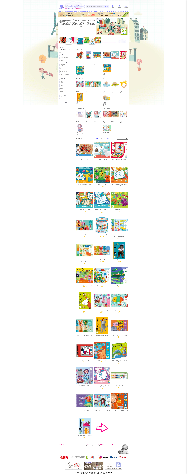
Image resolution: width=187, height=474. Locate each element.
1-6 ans (61, 79)
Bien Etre (62, 60)
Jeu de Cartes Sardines (85, 361)
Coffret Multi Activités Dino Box (115, 120)
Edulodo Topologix (85, 210)
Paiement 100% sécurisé (63, 446)
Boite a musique (63, 70)
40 (105, 138)
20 (104, 138)
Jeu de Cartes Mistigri (79, 102)
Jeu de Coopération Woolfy (84, 285)
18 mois (61, 88)
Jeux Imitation (63, 71)
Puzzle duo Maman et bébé (119, 336)
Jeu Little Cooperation (102, 160)
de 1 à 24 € (63, 95)
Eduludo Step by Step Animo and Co (119, 185)
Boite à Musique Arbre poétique (88, 120)
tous (111, 138)
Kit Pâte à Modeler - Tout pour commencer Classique (119, 236)
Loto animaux (102, 361)
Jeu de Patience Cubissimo (106, 73)
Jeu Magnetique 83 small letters (102, 285)
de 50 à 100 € (63, 98)
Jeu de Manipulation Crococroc (119, 285)
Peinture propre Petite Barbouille (88, 89)
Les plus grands (63, 65)
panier (126, 7)
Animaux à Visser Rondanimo (97, 89)
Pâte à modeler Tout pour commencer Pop (84, 261)
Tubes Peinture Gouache (119, 386)
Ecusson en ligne (116, 445)
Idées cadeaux (63, 58)
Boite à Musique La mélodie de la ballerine (79, 120)
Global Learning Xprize (117, 446)
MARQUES (125, 11)
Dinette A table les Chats (102, 235)
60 (107, 138)
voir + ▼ (62, 76)
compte (119, 7)
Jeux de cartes (63, 67)
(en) (65, 450)
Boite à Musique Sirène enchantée (80, 133)
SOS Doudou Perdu (102, 446)
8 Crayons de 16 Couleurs (88, 60)
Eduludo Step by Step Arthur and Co (102, 210)
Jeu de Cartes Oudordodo (85, 436)
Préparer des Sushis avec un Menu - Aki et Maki (96, 61)
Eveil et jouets (63, 56)
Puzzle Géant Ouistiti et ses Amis (119, 411)
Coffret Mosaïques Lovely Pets (85, 386)
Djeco (68, 47)
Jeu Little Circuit (119, 210)
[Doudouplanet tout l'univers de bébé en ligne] (75, 9)
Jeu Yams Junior (84, 411)
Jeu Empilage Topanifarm (84, 235)
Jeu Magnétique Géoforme (123, 60)
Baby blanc (62, 73)
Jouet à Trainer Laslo (79, 60)
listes (112, 7)
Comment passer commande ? (78, 445)
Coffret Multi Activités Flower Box (106, 120)
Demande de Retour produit (91, 446)
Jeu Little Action (102, 185)
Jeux (61, 68)
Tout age (62, 81)
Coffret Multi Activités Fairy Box (80, 89)
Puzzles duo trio (64, 74)
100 (108, 138)
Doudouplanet (61, 47)
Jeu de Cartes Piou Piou (84, 311)
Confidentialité (61, 450)
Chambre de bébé (64, 57)
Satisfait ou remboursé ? (77, 446)
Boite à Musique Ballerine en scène (97, 120)
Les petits (62, 64)
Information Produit (102, 445)
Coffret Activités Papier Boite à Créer (106, 133)
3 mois (61, 84)
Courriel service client (90, 445)
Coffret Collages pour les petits (102, 411)
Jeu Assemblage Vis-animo (102, 260)
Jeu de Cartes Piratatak (119, 260)
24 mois (62, 90)
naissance (62, 82)
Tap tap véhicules (106, 59)
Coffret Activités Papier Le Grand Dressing (123, 120)
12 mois (61, 87)
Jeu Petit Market (79, 74)
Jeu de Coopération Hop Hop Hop (119, 361)
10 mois (61, 85)
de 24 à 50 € (63, 96)
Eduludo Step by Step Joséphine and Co (102, 386)
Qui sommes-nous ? (62, 445)
